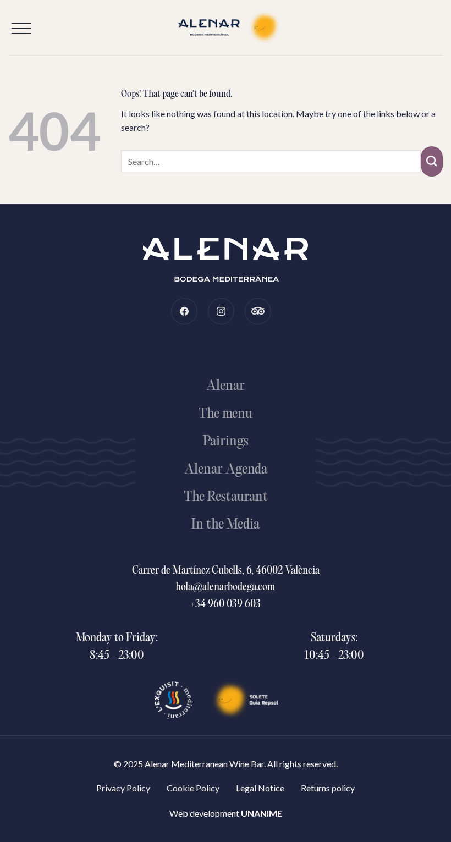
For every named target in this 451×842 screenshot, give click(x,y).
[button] (21, 28)
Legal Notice (260, 788)
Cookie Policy (193, 788)
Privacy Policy (123, 788)
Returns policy (328, 788)
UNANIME (261, 813)
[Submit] (432, 161)
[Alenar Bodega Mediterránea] (225, 27)
